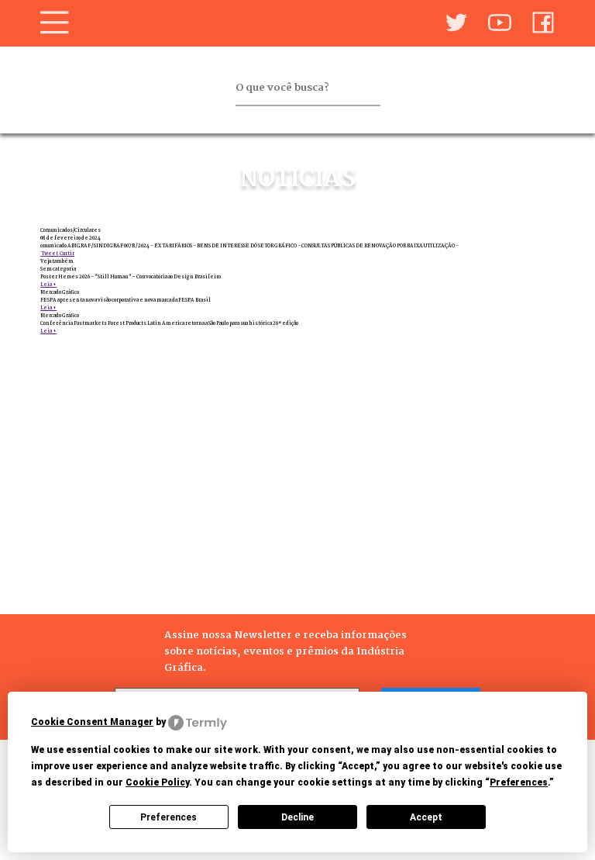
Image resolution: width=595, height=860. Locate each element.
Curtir (66, 253)
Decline (297, 817)
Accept (426, 817)
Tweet (49, 253)
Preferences (168, 817)
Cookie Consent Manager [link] (92, 722)
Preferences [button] (519, 782)
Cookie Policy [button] (157, 782)
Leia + (48, 284)
